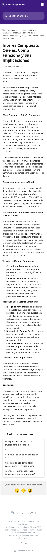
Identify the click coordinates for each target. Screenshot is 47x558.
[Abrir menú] (42, 4)
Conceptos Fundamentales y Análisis (18, 33)
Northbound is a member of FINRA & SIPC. (23, 527)
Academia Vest (29, 30)
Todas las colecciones (11, 30)
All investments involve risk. (23, 532)
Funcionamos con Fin (25, 551)
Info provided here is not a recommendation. (23, 530)
